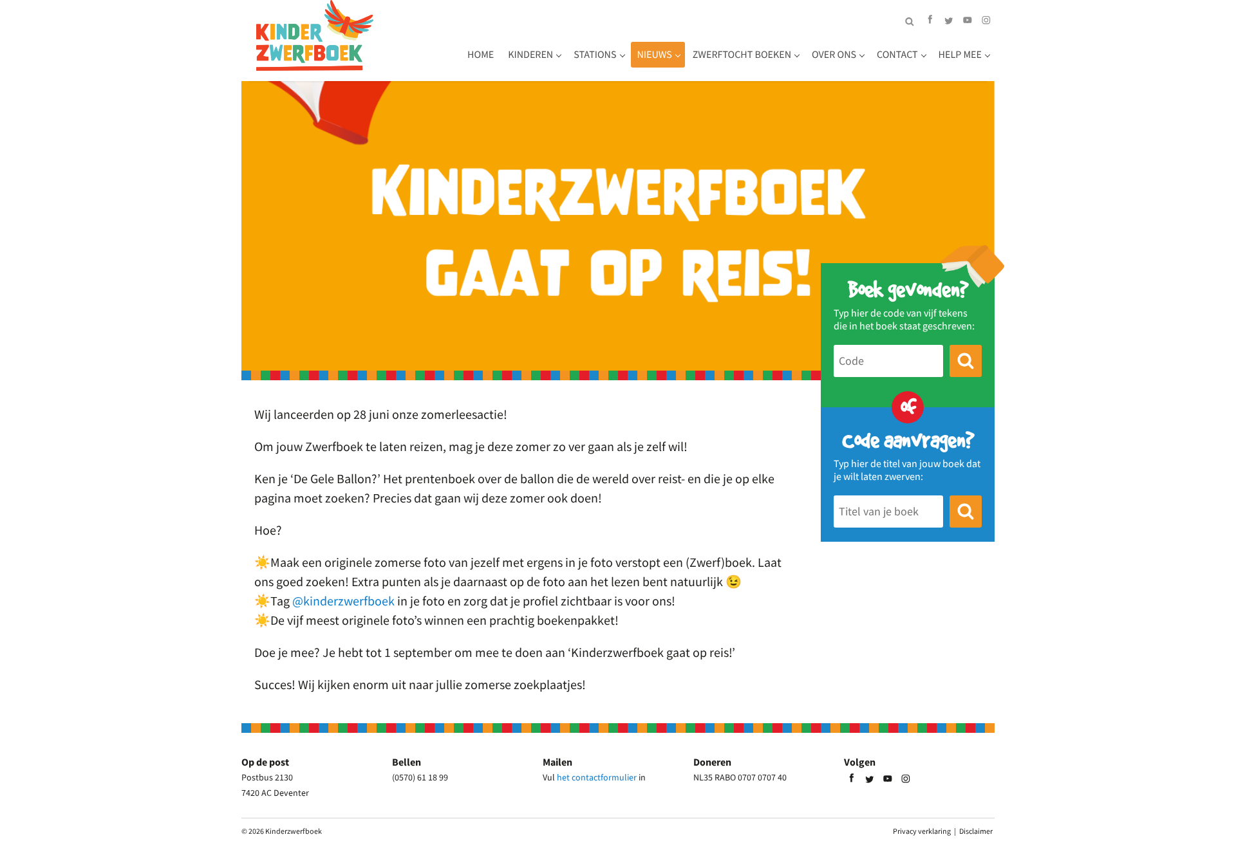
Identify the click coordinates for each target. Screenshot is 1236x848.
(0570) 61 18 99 (420, 777)
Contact (897, 54)
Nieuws (654, 54)
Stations (595, 54)
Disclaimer (976, 831)
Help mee (960, 54)
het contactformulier (597, 777)
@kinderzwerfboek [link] (343, 601)
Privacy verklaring (922, 831)
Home (480, 54)
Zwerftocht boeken (742, 54)
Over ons (834, 54)
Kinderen (530, 54)
